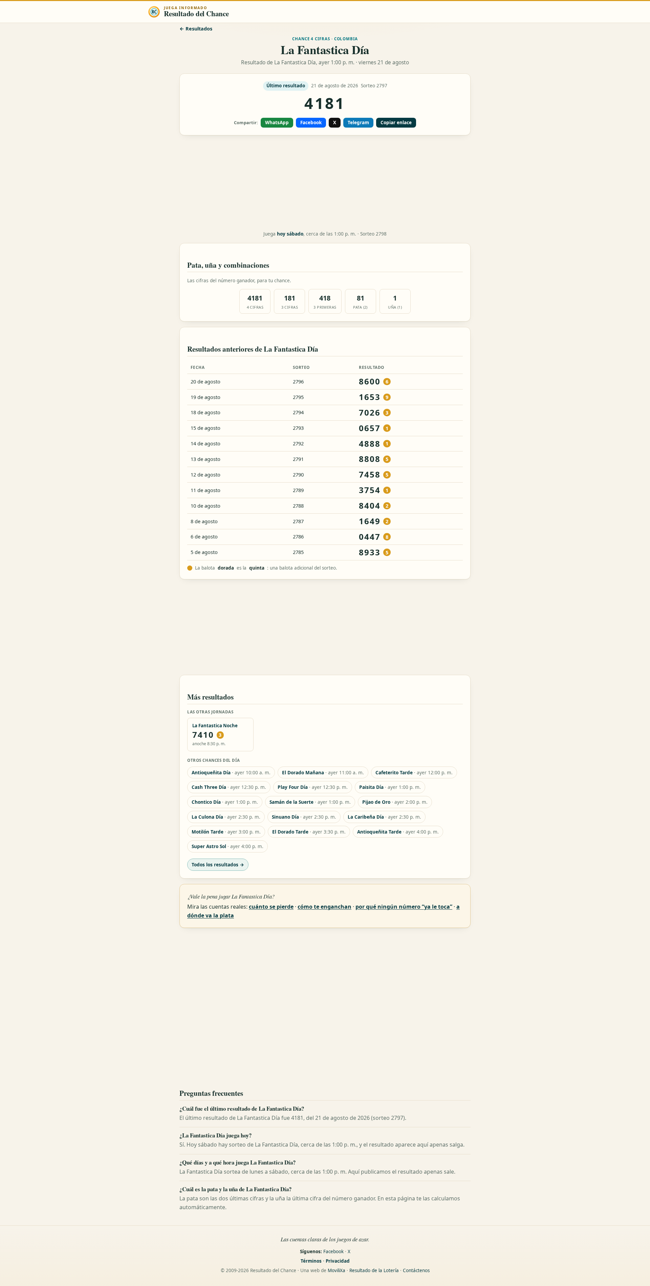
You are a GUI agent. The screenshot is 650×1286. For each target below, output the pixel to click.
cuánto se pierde (271, 906)
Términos (311, 1261)
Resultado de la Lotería (374, 1270)
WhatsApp (277, 122)
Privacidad (338, 1261)
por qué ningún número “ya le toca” (403, 906)
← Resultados (195, 28)
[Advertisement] (325, 183)
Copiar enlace (396, 122)
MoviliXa (336, 1270)
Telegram (358, 122)
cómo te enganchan (324, 906)
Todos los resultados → (218, 864)
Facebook (311, 122)
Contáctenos (416, 1270)
